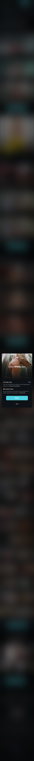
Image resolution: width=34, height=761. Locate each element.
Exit (17, 404)
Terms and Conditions (14, 386)
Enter (17, 398)
